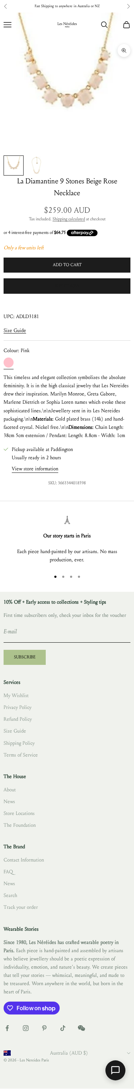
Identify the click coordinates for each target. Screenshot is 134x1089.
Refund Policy (18, 719)
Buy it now (67, 285)
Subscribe (24, 656)
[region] (67, 539)
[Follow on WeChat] (81, 1028)
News (9, 801)
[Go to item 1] (14, 165)
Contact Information (24, 860)
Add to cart (67, 264)
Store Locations (19, 813)
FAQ (8, 872)
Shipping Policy (19, 743)
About (10, 790)
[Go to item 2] (36, 165)
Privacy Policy (17, 707)
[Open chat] (115, 1070)
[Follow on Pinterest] (44, 1028)
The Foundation (20, 825)
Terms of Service (21, 755)
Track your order (21, 907)
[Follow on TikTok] (62, 1028)
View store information (35, 469)
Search (10, 895)
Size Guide (15, 330)
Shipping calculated (69, 218)
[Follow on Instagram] (25, 1028)
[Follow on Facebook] (7, 1028)
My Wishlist (16, 695)
